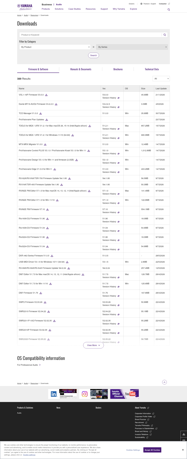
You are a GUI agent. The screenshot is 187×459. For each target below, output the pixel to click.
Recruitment (139, 422)
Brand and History (141, 431)
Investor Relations (141, 434)
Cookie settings (29, 455)
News (58, 407)
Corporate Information (143, 413)
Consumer (163, 4)
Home (19, 15)
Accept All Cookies (152, 450)
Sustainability (140, 437)
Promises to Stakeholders (144, 428)
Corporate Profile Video (143, 416)
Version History (109, 97)
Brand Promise (140, 419)
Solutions (59, 8)
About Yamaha (140, 407)
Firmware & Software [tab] (38, 69)
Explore (133, 8)
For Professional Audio (27, 364)
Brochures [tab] (118, 69)
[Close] (183, 450)
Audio (59, 4)
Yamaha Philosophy (142, 425)
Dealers (131, 4)
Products (46, 8)
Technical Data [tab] (152, 69)
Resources (91, 8)
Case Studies (74, 8)
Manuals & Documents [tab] (80, 69)
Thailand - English (149, 4)
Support (104, 8)
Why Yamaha (119, 8)
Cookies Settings (133, 450)
